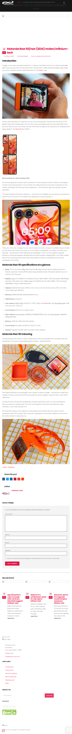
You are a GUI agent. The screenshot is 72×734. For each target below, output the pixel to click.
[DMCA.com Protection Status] (9, 712)
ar (34, 56)
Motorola (18, 129)
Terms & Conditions (11, 673)
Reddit (22, 479)
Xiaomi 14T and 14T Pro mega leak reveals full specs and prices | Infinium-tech (61, 599)
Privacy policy (9, 670)
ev (36, 56)
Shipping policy (10, 680)
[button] (64, 3)
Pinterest (15, 479)
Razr (66, 65)
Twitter (7, 479)
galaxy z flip (40, 56)
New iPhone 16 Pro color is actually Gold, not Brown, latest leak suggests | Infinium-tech (15, 599)
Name (7, 535)
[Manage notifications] (3, 730)
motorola (47, 56)
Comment (9, 514)
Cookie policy (9, 667)
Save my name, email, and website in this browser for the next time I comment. (33, 558)
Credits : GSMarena (8, 467)
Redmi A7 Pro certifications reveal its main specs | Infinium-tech (38, 598)
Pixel (46, 303)
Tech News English (22, 56)
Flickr (14, 705)
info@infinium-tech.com (12, 656)
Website (7, 550)
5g (32, 56)
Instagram (10, 705)
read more (10, 618)
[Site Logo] (8, 3)
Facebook (3, 479)
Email (18, 479)
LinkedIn (11, 479)
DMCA (7, 683)
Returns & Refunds (10, 677)
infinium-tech (10, 56)
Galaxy (40, 70)
